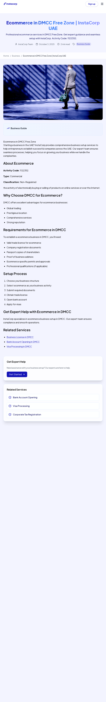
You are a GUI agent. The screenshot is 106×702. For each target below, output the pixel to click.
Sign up (91, 3)
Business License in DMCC (20, 337)
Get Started (15, 374)
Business (16, 55)
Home (6, 55)
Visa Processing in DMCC (19, 346)
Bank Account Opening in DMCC (23, 341)
